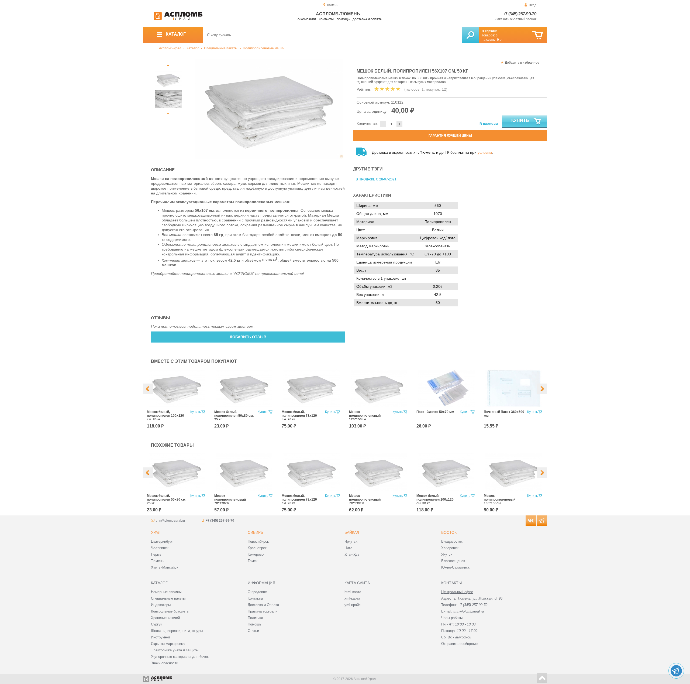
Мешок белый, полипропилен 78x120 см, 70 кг (299, 415)
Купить (520, 120)
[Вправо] (542, 389)
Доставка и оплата (367, 19)
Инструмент (160, 637)
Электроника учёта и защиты (174, 650)
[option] (269, 109)
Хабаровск (449, 548)
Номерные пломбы (166, 592)
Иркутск (350, 541)
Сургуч (156, 624)
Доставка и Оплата (263, 605)
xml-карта (352, 598)
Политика (255, 618)
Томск (252, 561)
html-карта (352, 592)
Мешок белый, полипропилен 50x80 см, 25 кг (234, 415)
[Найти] (470, 35)
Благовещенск (453, 561)
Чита (348, 548)
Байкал (351, 532)
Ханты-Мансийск (164, 567)
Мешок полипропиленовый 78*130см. (365, 499)
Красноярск (257, 548)
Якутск (446, 554)
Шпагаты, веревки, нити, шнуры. (177, 631)
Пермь (156, 554)
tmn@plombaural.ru (170, 520)
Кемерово (256, 554)
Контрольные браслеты (170, 611)
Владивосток (452, 541)
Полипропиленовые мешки (264, 48)
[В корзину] (537, 35)
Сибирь (255, 532)
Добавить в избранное (522, 62)
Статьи (253, 631)
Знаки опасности (164, 663)
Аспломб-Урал (170, 48)
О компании (307, 19)
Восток (449, 532)
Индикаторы (161, 605)
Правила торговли (262, 611)
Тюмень (157, 561)
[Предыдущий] (168, 65)
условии (485, 152)
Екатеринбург (162, 541)
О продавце (257, 592)
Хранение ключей (165, 618)
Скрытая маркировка (168, 644)
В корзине (490, 31)
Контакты (326, 19)
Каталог (193, 48)
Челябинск (159, 548)
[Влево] (148, 389)
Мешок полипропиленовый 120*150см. (365, 415)
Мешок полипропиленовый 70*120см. (230, 499)
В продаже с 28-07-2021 (376, 179)
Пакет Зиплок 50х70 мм (435, 412)
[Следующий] (168, 113)
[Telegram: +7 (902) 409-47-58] (676, 671)
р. (499, 40)
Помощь (343, 19)
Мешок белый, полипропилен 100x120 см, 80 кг (165, 415)
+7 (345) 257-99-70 (519, 14)
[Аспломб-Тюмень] (178, 19)
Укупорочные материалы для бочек (180, 657)
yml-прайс (352, 605)
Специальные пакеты (220, 48)
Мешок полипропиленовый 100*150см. (499, 499)
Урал (155, 532)
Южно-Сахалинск (455, 567)
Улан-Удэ (351, 554)
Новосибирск (258, 541)
